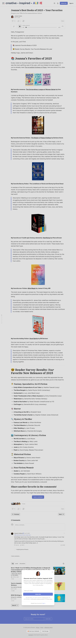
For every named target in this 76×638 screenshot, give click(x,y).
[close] (52, 572)
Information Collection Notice (37, 599)
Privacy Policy (49, 599)
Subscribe (38, 594)
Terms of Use (45, 597)
